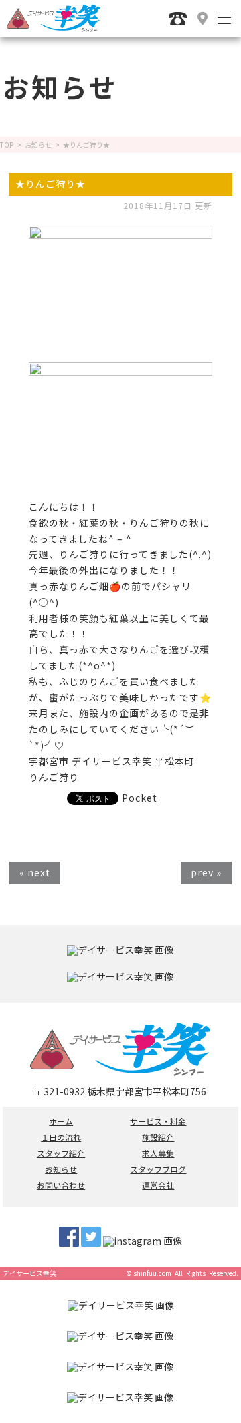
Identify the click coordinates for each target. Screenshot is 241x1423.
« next (34, 872)
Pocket (139, 797)
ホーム (61, 1121)
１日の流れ (61, 1137)
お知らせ (38, 145)
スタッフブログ (158, 1169)
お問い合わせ (61, 1185)
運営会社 (158, 1185)
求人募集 (158, 1153)
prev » (206, 872)
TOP (6, 145)
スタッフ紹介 (61, 1153)
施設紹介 (158, 1137)
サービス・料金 (158, 1121)
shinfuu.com (152, 1273)
